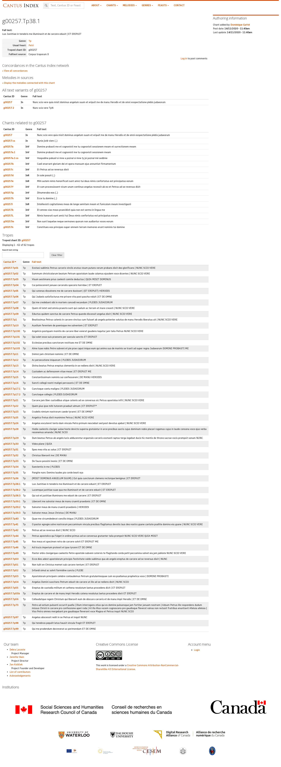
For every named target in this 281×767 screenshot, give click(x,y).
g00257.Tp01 (10, 268)
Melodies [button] (129, 5)
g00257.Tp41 (10, 524)
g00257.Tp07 (10, 302)
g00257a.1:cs (10, 158)
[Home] (21, 4)
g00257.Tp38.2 (11, 489)
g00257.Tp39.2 (11, 507)
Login (197, 650)
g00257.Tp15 (10, 377)
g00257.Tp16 (10, 383)
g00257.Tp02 (10, 273)
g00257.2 (8, 108)
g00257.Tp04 (10, 285)
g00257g (8, 192)
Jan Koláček (16, 664)
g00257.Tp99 (10, 628)
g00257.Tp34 (10, 466)
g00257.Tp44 (10, 536)
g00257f (8, 186)
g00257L (8, 215)
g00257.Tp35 (10, 472)
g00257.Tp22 (10, 406)
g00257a (8, 146)
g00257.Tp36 (10, 478)
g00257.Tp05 (10, 290)
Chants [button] (111, 5)
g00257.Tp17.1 (11, 388)
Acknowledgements (20, 675)
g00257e (8, 181)
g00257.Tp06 (10, 296)
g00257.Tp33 (10, 461)
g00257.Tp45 (10, 541)
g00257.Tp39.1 (11, 501)
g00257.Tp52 (10, 570)
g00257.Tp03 (10, 279)
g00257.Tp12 (10, 360)
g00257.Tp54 (10, 582)
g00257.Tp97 (10, 617)
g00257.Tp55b (11, 593)
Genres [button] (146, 5)
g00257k (8, 210)
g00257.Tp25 (10, 417)
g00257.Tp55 (10, 587)
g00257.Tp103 (11, 348)
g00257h (8, 198)
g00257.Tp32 (10, 455)
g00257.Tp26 (10, 423)
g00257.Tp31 (10, 449)
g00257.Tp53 (10, 576)
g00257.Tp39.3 (11, 512)
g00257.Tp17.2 (11, 394)
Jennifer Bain (17, 657)
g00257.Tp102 (11, 342)
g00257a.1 (9, 152)
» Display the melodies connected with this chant (28, 83)
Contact (179, 5)
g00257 (7, 102)
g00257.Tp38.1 (11, 484)
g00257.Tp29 (10, 438)
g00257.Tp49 (10, 553)
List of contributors (20, 672)
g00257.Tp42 (10, 530)
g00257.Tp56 (10, 599)
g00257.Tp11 (10, 354)
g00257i (8, 204)
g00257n (8, 227)
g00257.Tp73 (10, 605)
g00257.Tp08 (10, 308)
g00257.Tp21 (10, 400)
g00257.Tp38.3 (11, 495)
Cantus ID (8, 262)
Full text (36, 262)
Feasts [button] (162, 5)
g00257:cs (9, 140)
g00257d (8, 175)
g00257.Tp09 (10, 314)
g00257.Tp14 (10, 371)
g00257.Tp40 (10, 518)
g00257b (8, 163)
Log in (184, 58)
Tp (30, 41)
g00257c (8, 169)
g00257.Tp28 (10, 429)
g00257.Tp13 (10, 365)
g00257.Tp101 (11, 336)
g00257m (8, 221)
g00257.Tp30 (10, 443)
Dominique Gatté (240, 24)
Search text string (10, 250)
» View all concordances (15, 70)
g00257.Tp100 (11, 331)
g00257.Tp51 (10, 564)
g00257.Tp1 (10, 319)
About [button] (95, 5)
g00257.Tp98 (10, 623)
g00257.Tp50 (10, 559)
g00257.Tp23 (10, 411)
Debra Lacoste (17, 649)
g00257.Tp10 (10, 325)
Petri (31, 45)
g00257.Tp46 (10, 547)
